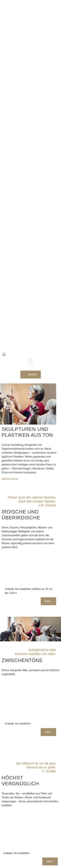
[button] (30, 361)
